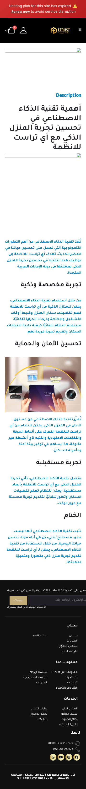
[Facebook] (76, 757)
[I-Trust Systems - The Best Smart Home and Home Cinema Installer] (60, 30)
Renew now (20, 12)
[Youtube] (61, 757)
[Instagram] (68, 757)
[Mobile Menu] (81, 31)
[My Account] (23, 30)
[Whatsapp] (53, 757)
